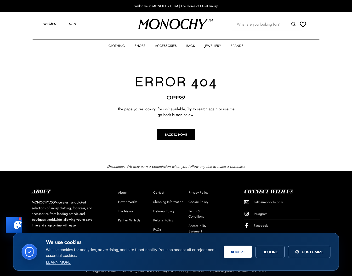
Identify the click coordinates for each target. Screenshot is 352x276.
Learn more (58, 262)
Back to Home (176, 134)
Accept (238, 252)
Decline (270, 252)
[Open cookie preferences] (14, 225)
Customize (309, 252)
